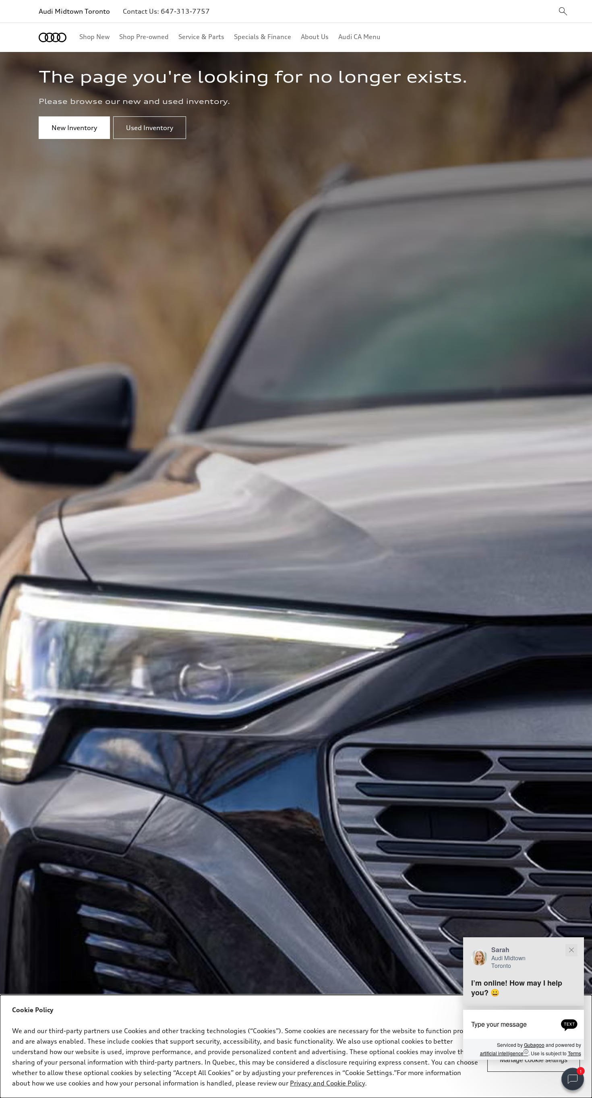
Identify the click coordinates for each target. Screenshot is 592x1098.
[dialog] (296, 1046)
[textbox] (523, 1024)
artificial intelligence (504, 1053)
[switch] (572, 1079)
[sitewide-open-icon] (563, 11)
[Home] (52, 37)
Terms (574, 1053)
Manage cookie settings (533, 1060)
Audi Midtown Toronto (74, 11)
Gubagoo (534, 1045)
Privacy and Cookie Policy (327, 1083)
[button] (523, 998)
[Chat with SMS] (569, 1024)
